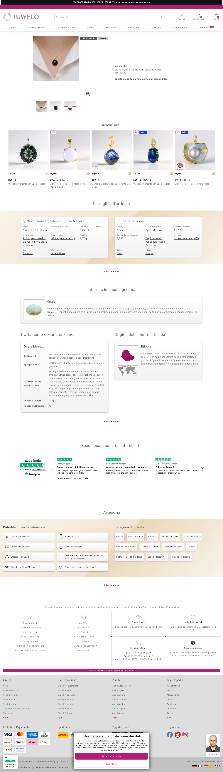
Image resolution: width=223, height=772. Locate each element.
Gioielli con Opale (170, 536)
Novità (90, 27)
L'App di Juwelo (30, 641)
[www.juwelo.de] (194, 766)
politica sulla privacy (110, 750)
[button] (182, 17)
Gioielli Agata (64, 690)
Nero (120, 253)
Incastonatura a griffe (186, 238)
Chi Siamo (84, 623)
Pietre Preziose (36, 27)
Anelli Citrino (118, 713)
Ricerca (161, 17)
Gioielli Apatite (65, 708)
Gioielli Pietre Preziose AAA (16, 708)
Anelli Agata (118, 690)
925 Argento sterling (63, 238)
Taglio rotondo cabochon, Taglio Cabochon (155, 242)
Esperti (84, 632)
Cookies (64, 761)
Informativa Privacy (45, 761)
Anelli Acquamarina (122, 686)
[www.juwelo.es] (211, 766)
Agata (170, 690)
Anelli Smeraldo (11, 695)
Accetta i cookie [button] (111, 756)
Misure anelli (84, 650)
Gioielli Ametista (66, 699)
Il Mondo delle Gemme (83, 646)
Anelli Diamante (11, 690)
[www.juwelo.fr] (200, 766)
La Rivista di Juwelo (84, 636)
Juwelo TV (206, 27)
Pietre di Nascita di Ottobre (129, 557)
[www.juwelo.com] (217, 766)
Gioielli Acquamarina (68, 686)
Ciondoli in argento (181, 557)
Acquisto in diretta (30, 636)
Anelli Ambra (118, 695)
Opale (120, 230)
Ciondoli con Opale (173, 546)
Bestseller (111, 27)
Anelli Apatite (119, 704)
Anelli (5, 686)
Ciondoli (152, 536)
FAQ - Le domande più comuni (30, 650)
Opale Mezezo (153, 230)
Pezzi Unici (134, 27)
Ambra (170, 699)
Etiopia (149, 253)
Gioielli (13, 27)
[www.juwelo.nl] (206, 766)
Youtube (178, 735)
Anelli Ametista (119, 699)
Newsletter (84, 641)
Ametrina (171, 704)
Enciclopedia (180, 27)
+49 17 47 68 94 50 (138, 653)
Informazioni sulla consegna (30, 646)
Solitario (28, 253)
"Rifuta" (110, 745)
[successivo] (216, 160)
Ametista (171, 708)
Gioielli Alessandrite (68, 695)
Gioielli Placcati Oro (157, 557)
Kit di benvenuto (30, 632)
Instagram (185, 735)
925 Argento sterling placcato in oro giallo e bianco (35, 242)
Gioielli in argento (192, 536)
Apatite (170, 713)
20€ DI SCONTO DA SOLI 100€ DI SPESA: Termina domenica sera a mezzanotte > (111, 2)
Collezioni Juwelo (66, 27)
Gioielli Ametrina (66, 704)
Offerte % (157, 27)
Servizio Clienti (30, 623)
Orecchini (7, 713)
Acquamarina (173, 686)
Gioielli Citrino (65, 713)
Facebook (170, 735)
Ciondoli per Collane (125, 546)
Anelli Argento (119, 708)
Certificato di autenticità (30, 627)
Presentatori (84, 627)
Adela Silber (58, 253)
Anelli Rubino (9, 699)
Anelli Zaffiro (9, 704)
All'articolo (110, 271)
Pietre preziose (135, 536)
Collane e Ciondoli (149, 546)
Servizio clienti (138, 648)
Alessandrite (173, 695)
